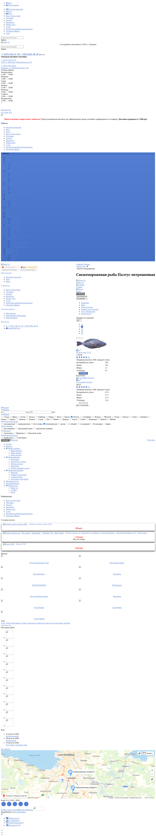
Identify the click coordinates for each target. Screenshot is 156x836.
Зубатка (22, 419)
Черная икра (11, 741)
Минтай (107, 417)
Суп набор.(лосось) (84, 382)
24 (82, 327)
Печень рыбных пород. (20, 182)
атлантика (31, 623)
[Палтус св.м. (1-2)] (115, 344)
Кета (59, 417)
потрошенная (51, 424)
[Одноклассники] (20, 804)
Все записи (5, 749)
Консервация (14, 171)
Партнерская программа (16, 316)
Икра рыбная (14, 162)
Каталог (14, 440)
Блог (10, 11)
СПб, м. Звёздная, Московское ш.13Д (16, 62)
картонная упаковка (44, 429)
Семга (24, 623)
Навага (56, 419)
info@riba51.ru (14, 328)
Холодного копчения (19, 193)
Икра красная (16, 164)
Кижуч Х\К (21, 544)
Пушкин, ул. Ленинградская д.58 (14, 68)
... (6, 208)
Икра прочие (16, 168)
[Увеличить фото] (77, 350)
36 (82, 329)
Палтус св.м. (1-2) (83, 352)
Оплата (9, 20)
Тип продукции (11, 421)
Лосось (31, 417)
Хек (48, 419)
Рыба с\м (14, 201)
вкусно (52, 623)
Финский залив (34, 433)
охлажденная (9, 424)
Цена (83, 305)
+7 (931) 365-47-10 (8, 60)
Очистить (151, 440)
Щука (15, 417)
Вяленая (14, 186)
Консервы (15, 173)
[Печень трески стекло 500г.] (15, 524)
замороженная (24, 424)
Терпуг (12, 419)
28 (89, 357)
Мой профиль (11, 318)
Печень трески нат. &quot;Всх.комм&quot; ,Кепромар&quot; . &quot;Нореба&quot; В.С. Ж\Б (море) (106, 533)
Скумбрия (87, 417)
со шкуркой (85, 424)
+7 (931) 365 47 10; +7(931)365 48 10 (19, 54)
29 (89, 387)
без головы (38, 424)
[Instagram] (26, 804)
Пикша (31, 419)
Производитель (11, 435)
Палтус (76, 417)
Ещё (8, 33)
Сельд (6, 417)
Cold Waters (21, 438)
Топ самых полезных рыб (16, 745)
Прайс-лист (10, 25)
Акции (9, 158)
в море (38, 623)
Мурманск (20, 433)
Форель (97, 417)
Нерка (51, 417)
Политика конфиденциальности (19, 29)
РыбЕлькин (8, 438)
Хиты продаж (87, 307)
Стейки (14, 203)
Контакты (10, 22)
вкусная (45, 623)
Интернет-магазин (15, 9)
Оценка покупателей (89, 309)
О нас (8, 27)
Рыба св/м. (13, 199)
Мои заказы (11, 313)
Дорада (65, 419)
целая (63, 424)
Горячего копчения (18, 188)
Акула (74, 419)
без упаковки (9, 429)
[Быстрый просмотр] (80, 350)
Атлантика (8, 433)
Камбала (144, 417)
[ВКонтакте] (15, 804)
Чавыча (103, 419)
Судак (41, 419)
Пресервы (15, 179)
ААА (3, 623)
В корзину (83, 373)
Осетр (23, 417)
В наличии (86, 314)
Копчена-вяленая (16, 184)
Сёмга (135, 417)
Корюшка (92, 419)
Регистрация (13, 5)
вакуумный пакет (25, 429)
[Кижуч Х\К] (8, 544)
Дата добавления (88, 312)
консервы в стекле (18, 175)
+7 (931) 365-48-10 (8, 66)
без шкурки (98, 424)
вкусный (59, 623)
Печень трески (17, 177)
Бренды (9, 160)
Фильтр (81, 294)
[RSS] (3, 804)
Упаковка (9, 426)
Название (85, 303)
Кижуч (125, 417)
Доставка (10, 18)
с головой (72, 424)
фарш (108, 424)
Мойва (112, 419)
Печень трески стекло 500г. (40, 524)
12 (82, 325)
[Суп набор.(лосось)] (115, 378)
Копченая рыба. (12, 736)
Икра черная (16, 166)
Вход (10, 3)
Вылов (7, 431)
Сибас (83, 419)
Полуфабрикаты (12, 197)
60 (82, 333)
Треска (67, 417)
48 (82, 331)
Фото (10, 14)
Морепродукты (12, 195)
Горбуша (42, 417)
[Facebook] (9, 804)
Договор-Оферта (13, 31)
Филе (13, 206)
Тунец (117, 417)
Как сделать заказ (13, 16)
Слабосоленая (16, 190)
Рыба (7, 414)
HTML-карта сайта (9, 810)
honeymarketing (19, 812)
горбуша (66, 623)
